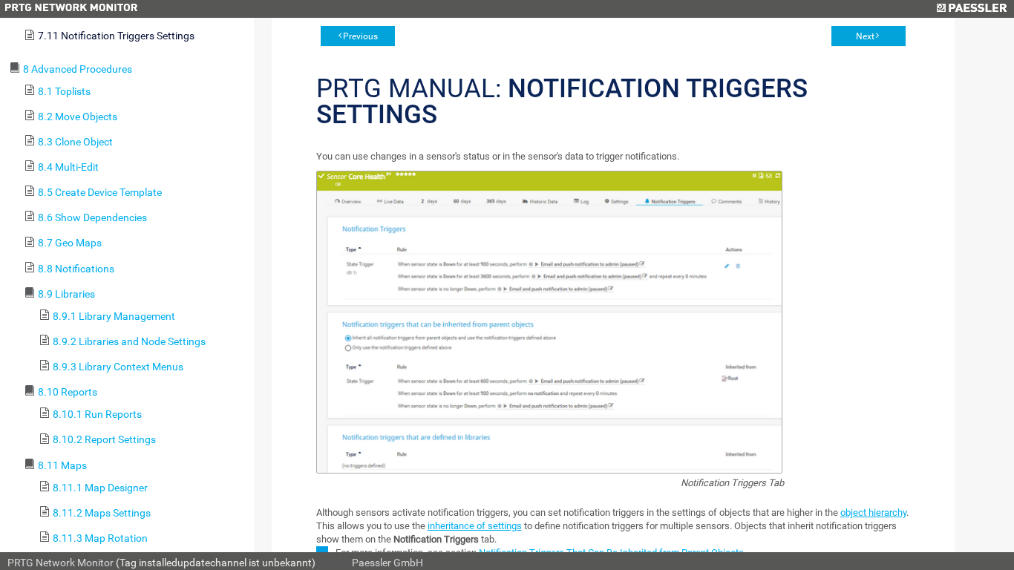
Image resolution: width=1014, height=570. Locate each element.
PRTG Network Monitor (60, 563)
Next (865, 36)
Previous (360, 36)
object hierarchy (873, 512)
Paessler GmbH (387, 563)
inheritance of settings (475, 525)
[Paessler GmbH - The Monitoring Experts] (971, 9)
